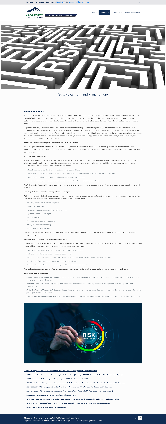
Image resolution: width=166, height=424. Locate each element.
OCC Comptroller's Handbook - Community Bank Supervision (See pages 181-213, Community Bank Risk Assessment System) (75, 375)
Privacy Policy (74, 418)
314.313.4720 (73, 421)
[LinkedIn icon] (139, 2)
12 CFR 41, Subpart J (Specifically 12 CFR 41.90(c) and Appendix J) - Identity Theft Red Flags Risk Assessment (68, 403)
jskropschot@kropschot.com (79, 2)
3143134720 (60, 2)
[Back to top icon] (140, 418)
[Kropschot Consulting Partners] (54, 13)
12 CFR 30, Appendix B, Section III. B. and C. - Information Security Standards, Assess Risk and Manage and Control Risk (73, 399)
